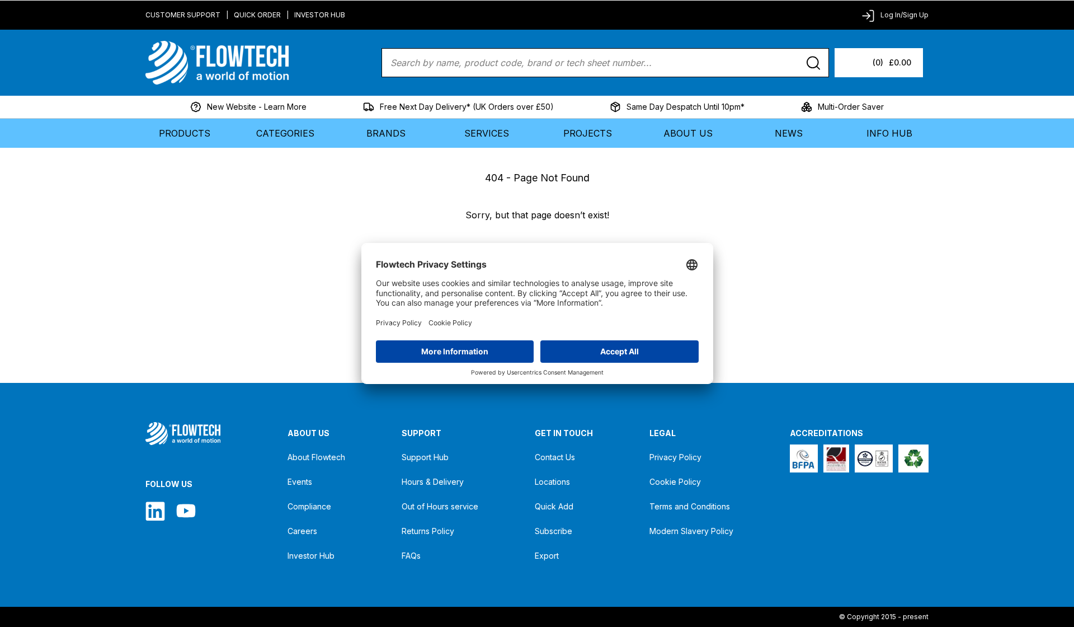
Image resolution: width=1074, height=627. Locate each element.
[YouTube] (186, 511)
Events (300, 481)
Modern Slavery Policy (691, 531)
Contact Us (555, 457)
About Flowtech (316, 457)
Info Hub (889, 133)
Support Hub (425, 457)
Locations (552, 481)
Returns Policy (428, 531)
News (789, 133)
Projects (587, 133)
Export (547, 555)
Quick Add (554, 506)
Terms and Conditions (689, 506)
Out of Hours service (440, 506)
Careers (302, 531)
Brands (386, 133)
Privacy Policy (675, 457)
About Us (688, 133)
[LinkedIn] (155, 511)
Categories (285, 133)
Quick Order (257, 15)
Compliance (309, 506)
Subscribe (553, 531)
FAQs (411, 555)
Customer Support (182, 15)
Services (486, 133)
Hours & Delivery (433, 481)
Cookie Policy (675, 481)
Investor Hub (319, 15)
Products (184, 133)
